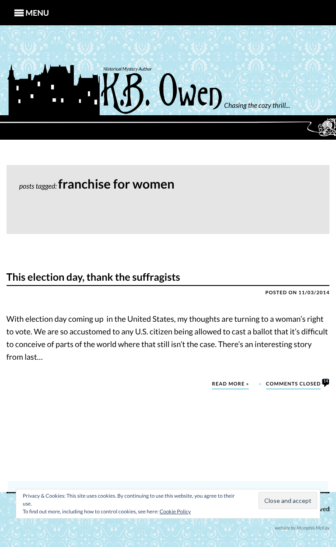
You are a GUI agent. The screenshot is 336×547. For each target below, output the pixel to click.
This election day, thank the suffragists (93, 277)
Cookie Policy (175, 511)
